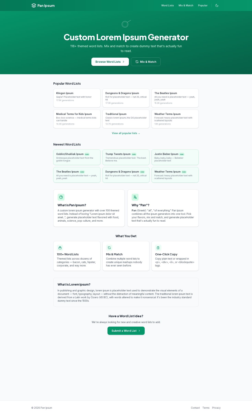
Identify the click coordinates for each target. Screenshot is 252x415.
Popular (202, 5)
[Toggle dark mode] (217, 5)
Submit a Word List (124, 330)
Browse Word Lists (108, 61)
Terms (205, 407)
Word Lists (167, 5)
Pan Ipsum (46, 5)
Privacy (216, 407)
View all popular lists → (126, 133)
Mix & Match (186, 5)
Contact (195, 407)
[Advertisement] (126, 371)
